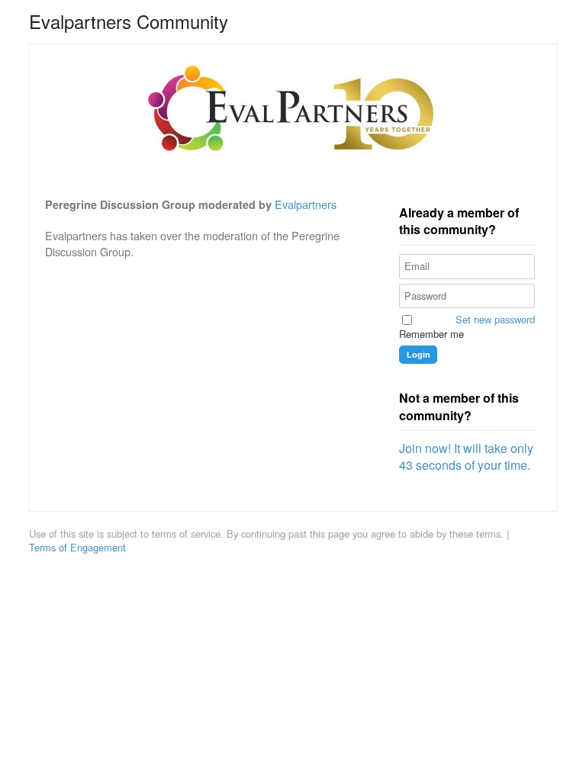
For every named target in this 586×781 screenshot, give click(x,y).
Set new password (495, 319)
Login (418, 354)
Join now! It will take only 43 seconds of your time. (466, 456)
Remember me (431, 334)
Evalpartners (305, 204)
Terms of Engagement (77, 547)
